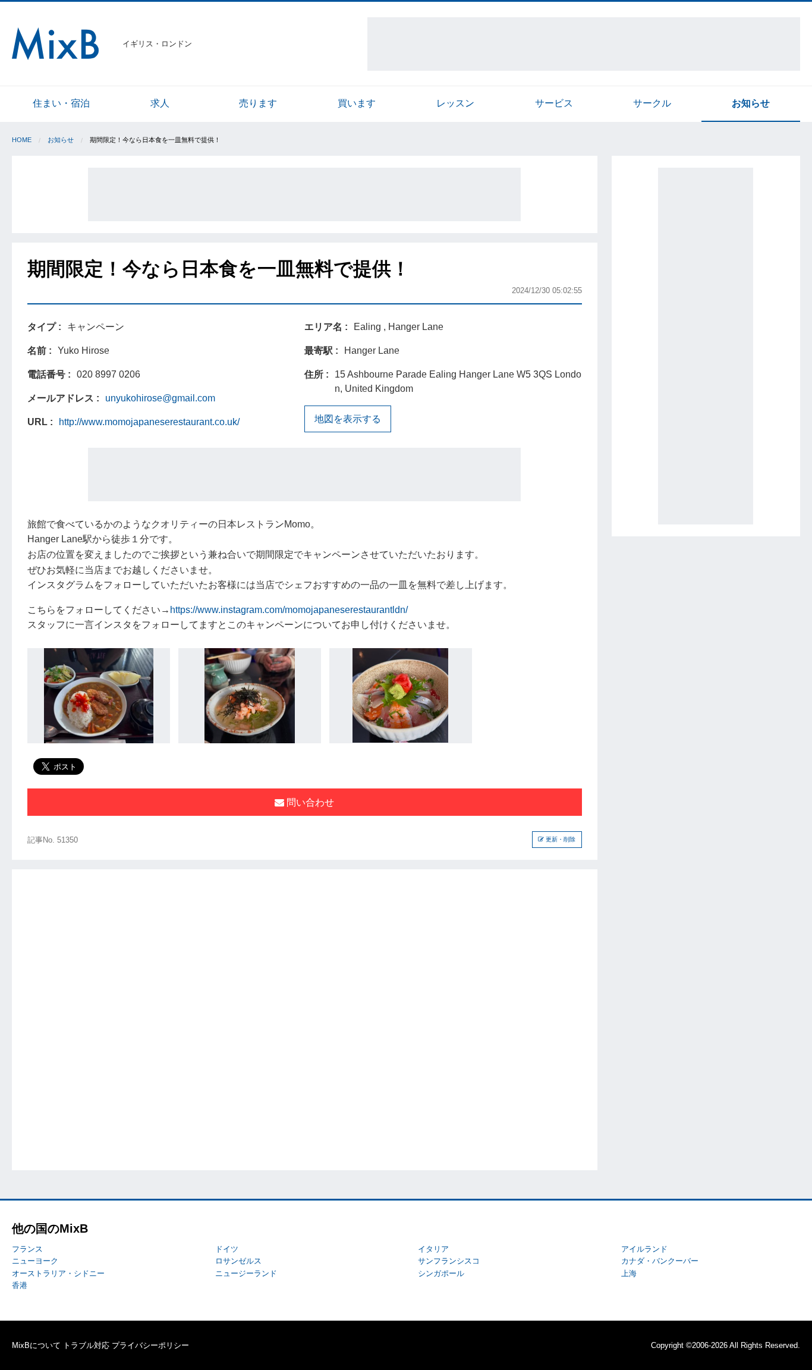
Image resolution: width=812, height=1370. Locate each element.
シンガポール (441, 1273)
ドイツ (226, 1249)
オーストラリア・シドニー (58, 1273)
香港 (19, 1285)
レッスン (455, 103)
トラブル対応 (86, 1345)
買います (357, 103)
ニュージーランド (246, 1273)
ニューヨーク (35, 1260)
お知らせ (751, 103)
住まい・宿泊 (61, 103)
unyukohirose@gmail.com (160, 398)
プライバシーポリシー (150, 1345)
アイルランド (644, 1249)
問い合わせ (309, 802)
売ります (258, 103)
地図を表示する (347, 419)
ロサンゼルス (238, 1260)
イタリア (433, 1249)
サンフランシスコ (449, 1260)
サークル (652, 103)
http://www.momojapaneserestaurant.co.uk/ (149, 422)
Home (22, 139)
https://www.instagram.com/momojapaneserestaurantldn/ (289, 610)
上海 (629, 1273)
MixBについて (36, 1345)
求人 (159, 103)
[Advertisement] (583, 44)
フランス (27, 1249)
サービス (554, 103)
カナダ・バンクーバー (659, 1260)
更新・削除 (559, 839)
